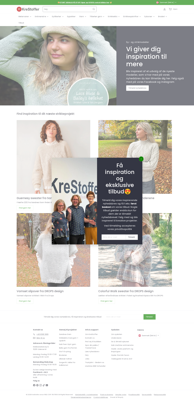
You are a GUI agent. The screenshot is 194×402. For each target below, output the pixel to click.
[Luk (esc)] (141, 158)
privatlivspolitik (123, 229)
